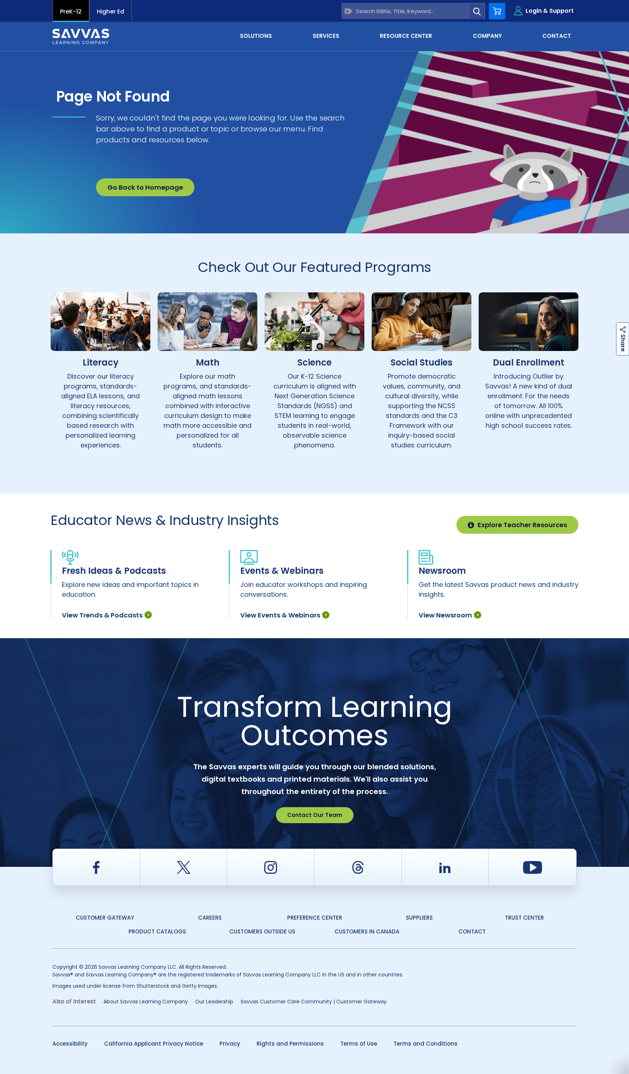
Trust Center (524, 917)
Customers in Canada (367, 931)
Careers (210, 917)
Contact (472, 931)
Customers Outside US (262, 931)
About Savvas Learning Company (145, 1001)
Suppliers (419, 917)
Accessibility (70, 1043)
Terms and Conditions (425, 1043)
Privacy (229, 1043)
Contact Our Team (314, 815)
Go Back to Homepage (145, 187)
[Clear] (348, 11)
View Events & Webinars (280, 615)
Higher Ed (110, 11)
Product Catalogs (157, 931)
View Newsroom (445, 615)
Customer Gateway (105, 917)
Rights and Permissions (290, 1043)
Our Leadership (214, 1001)
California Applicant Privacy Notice (153, 1043)
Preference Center (314, 917)
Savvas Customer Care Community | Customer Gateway (314, 1001)
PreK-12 (71, 11)
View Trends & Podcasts (102, 615)
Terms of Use (358, 1043)
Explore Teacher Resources (522, 524)
